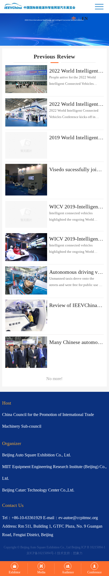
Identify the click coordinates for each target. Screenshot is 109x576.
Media (41, 572)
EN (85, 18)
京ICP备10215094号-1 (41, 553)
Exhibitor (14, 572)
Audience (68, 572)
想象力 (78, 553)
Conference (94, 572)
